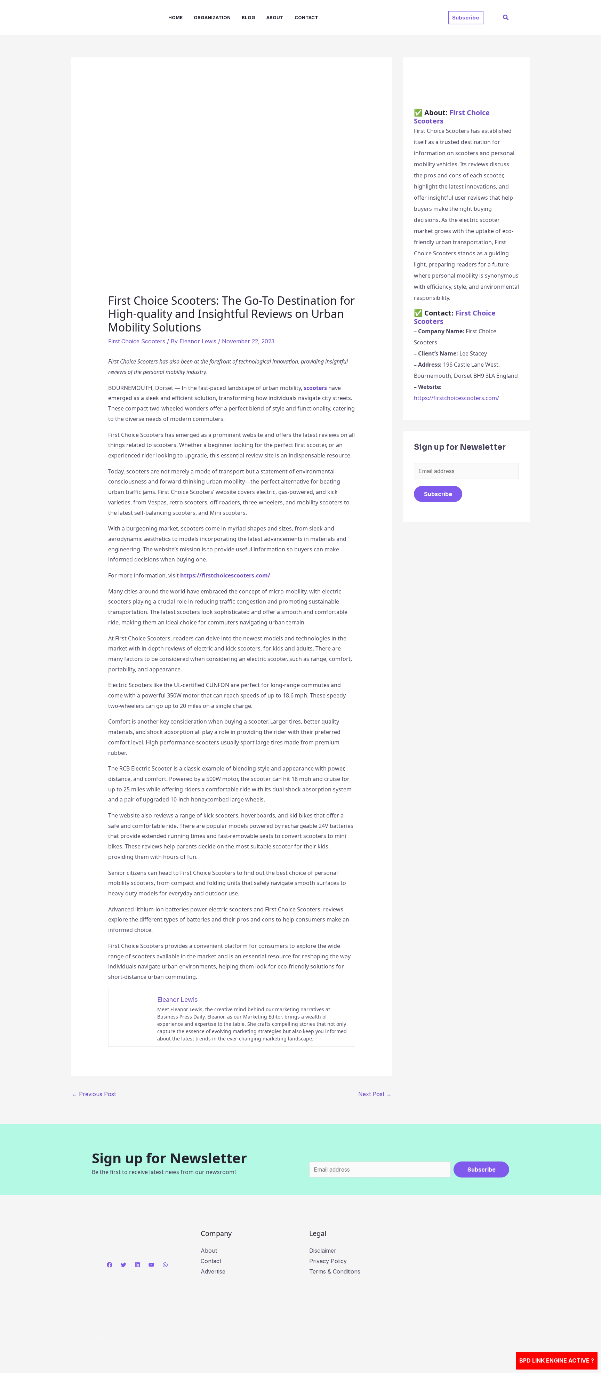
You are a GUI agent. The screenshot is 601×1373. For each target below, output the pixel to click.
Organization (212, 17)
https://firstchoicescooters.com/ (456, 398)
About (274, 17)
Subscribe (438, 493)
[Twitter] (123, 1265)
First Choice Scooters (136, 341)
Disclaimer (322, 1250)
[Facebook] (109, 1265)
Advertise (213, 1271)
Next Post (375, 1094)
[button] (465, 17)
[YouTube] (151, 1265)
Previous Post (94, 1094)
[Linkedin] (137, 1265)
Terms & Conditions (334, 1271)
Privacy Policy (328, 1261)
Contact (306, 17)
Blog (248, 17)
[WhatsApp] (165, 1265)
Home (175, 17)
